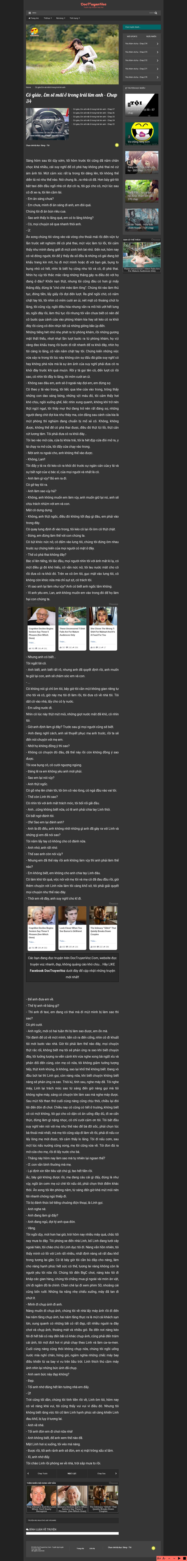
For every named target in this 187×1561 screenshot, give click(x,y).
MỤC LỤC (72, 1473)
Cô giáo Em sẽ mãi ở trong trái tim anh (50, 87)
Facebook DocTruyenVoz (47, 971)
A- (164, 1558)
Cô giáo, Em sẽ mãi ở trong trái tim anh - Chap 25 (93, 117)
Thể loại (47, 18)
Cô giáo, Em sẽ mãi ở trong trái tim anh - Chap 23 (93, 124)
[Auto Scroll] (179, 1558)
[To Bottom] (174, 1558)
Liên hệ (92, 1548)
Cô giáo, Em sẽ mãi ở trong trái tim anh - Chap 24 (93, 120)
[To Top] (169, 1558)
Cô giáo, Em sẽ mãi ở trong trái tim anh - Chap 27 (93, 109)
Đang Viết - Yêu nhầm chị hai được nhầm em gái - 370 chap (142, 196)
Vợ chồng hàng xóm (139, 141)
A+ (159, 1558)
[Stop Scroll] (184, 1558)
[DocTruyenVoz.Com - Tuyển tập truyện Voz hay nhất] (93, 7)
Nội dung (59, 18)
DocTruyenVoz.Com (84, 958)
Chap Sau (101, 1473)
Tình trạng (74, 18)
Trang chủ (34, 18)
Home (28, 87)
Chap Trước (43, 1473)
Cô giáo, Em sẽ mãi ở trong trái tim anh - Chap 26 (93, 113)
